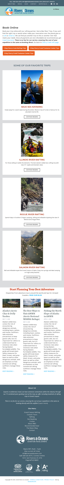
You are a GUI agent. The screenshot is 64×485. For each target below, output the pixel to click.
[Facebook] (51, 4)
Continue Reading (32, 117)
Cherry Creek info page (50, 42)
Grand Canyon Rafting (32, 412)
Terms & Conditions (36, 480)
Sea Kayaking (32, 419)
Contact (32, 430)
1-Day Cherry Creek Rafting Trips (15, 48)
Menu (57, 9)
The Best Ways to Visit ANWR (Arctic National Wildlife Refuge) (31, 315)
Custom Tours (32, 415)
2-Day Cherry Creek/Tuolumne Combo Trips (44, 48)
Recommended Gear (32, 426)
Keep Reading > (8, 371)
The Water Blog (32, 428)
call (5, 36)
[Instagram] (53, 4)
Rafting (32, 417)
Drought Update (49, 1)
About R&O (32, 424)
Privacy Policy (49, 480)
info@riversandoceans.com (32, 1)
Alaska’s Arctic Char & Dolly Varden (9, 313)
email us (12, 36)
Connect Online (39, 456)
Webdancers (32, 481)
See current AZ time (32, 451)
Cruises (32, 421)
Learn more (43, 403)
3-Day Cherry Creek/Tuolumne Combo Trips (18, 53)
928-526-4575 (17, 1)
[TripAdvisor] (56, 4)
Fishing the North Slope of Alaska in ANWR (52, 313)
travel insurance (8, 40)
